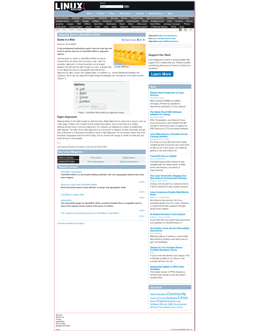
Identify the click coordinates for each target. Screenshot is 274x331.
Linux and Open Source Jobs (164, 38)
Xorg (182, 26)
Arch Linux (153, 159)
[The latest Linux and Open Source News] (185, 30)
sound (88, 26)
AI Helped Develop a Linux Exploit (167, 214)
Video (114, 26)
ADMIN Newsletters (170, 41)
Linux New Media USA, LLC (183, 329)
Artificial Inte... (154, 181)
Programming (137, 18)
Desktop (75, 18)
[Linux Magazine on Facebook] (180, 30)
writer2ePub (66, 200)
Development (89, 18)
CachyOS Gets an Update (163, 156)
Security (114, 18)
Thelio (97, 26)
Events (161, 297)
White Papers (125, 13)
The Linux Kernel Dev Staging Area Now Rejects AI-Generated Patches (168, 177)
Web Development (177, 304)
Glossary (58, 329)
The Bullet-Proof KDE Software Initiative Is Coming (166, 113)
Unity (106, 26)
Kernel (161, 139)
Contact (58, 319)
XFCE (173, 26)
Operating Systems (155, 18)
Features (100, 13)
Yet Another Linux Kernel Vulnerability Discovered (169, 229)
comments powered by (70, 223)
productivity (61, 26)
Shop (170, 13)
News (89, 13)
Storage (161, 98)
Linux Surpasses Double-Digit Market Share (169, 193)
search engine (75, 26)
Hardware (102, 18)
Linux (156, 197)
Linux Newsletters (169, 35)
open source (177, 307)
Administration (62, 18)
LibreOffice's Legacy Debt (72, 194)
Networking (184, 18)
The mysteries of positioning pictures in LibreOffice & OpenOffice (90, 213)
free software (165, 306)
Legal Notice (60, 321)
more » (142, 181)
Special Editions (156, 13)
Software (171, 18)
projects (161, 117)
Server (124, 18)
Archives (140, 13)
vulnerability (167, 217)
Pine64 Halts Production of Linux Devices (167, 94)
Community (176, 293)
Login (190, 30)
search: (102, 3)
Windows (154, 307)
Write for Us (60, 317)
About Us (59, 315)
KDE (151, 117)
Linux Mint (166, 139)
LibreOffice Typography (71, 171)
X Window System (159, 26)
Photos (187, 23)
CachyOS (159, 159)
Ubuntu (152, 252)
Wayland (124, 26)
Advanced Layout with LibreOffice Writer (79, 184)
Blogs (111, 13)
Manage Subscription (63, 325)
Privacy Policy (61, 323)
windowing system (139, 26)
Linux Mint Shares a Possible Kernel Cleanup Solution (169, 135)
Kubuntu (156, 117)
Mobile (153, 301)
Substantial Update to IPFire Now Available (167, 268)
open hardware (154, 98)
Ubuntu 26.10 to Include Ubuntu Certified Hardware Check (166, 248)
